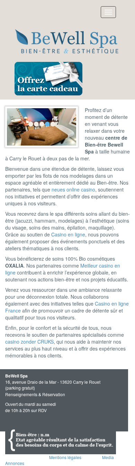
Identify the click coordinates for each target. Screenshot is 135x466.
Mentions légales (65, 457)
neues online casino (73, 189)
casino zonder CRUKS (29, 341)
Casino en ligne (68, 234)
